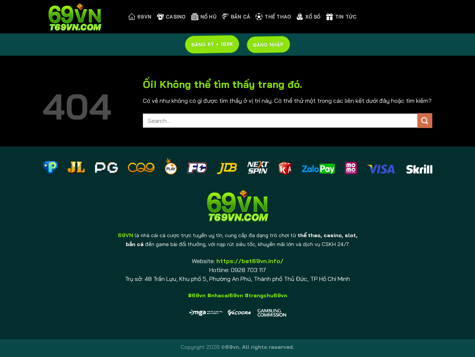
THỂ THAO (278, 17)
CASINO (176, 17)
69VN (144, 17)
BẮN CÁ (240, 17)
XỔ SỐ (312, 17)
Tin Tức (346, 17)
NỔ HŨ (208, 17)
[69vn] (80, 16)
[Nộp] (424, 120)
